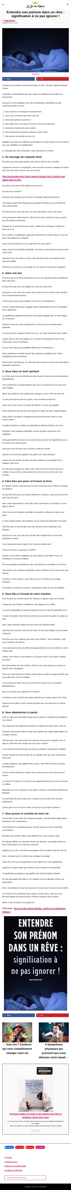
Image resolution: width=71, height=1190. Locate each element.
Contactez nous (10, 1162)
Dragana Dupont (9, 20)
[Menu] (3, 4)
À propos (8, 1157)
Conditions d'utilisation (13, 1170)
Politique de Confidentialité (15, 1166)
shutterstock (35, 74)
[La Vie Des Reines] (35, 4)
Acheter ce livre (35, 1131)
